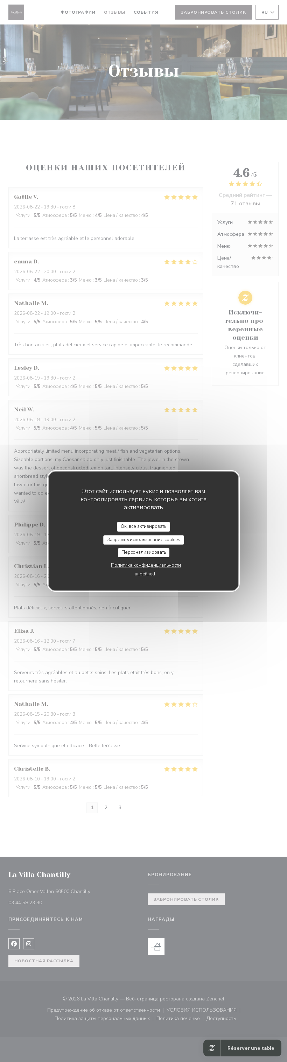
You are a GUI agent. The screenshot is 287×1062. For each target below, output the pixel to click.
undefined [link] (145, 574)
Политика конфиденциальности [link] (146, 565)
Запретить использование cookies (143, 540)
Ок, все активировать (143, 526)
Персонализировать (143, 552)
